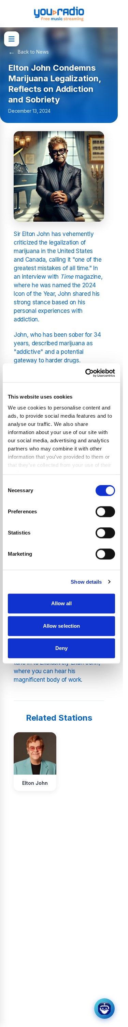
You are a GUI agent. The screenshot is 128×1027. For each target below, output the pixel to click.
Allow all (61, 603)
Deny (61, 648)
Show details (86, 582)
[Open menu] (11, 38)
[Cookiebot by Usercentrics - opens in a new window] (86, 373)
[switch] (105, 511)
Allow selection (61, 626)
